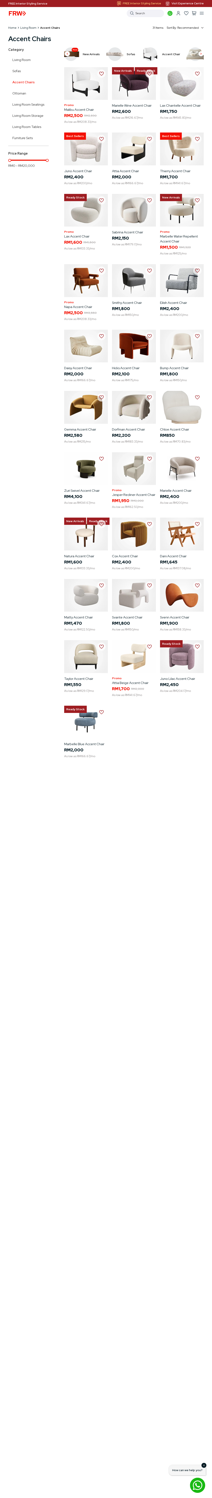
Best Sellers (75, 136)
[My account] (178, 13)
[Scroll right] (201, 54)
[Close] (204, 1465)
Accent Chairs (23, 82)
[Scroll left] (67, 54)
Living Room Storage (27, 115)
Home (12, 28)
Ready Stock (75, 197)
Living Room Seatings (28, 104)
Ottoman (19, 93)
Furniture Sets (22, 138)
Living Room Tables (26, 127)
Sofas (16, 71)
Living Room (28, 28)
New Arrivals (123, 71)
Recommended (188, 28)
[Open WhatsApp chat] (197, 1485)
